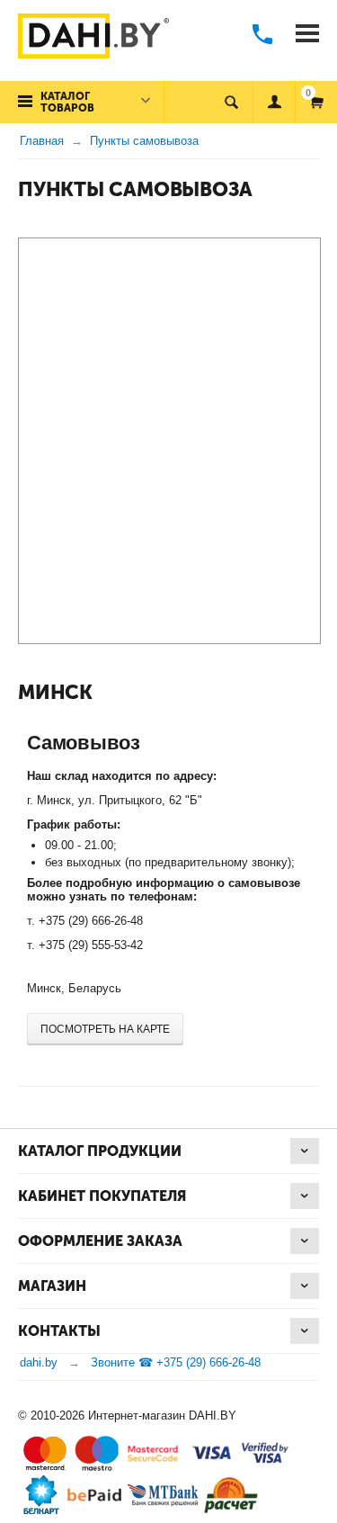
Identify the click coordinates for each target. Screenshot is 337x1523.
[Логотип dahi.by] (93, 37)
